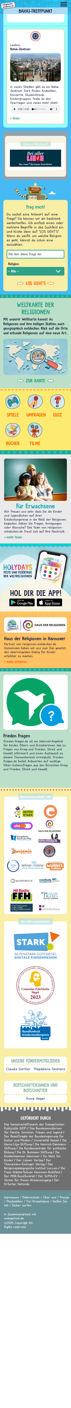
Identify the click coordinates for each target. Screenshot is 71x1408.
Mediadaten (15, 1201)
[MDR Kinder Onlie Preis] (35, 1025)
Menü (63, 4)
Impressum (11, 1197)
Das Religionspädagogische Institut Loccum (30, 1166)
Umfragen (35, 415)
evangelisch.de (14, 1218)
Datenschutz (31, 1197)
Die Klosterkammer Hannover (32, 1154)
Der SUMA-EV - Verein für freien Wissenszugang (32, 1178)
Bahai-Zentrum (20, 49)
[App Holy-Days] (35, 577)
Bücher (13, 443)
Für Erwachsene (37, 1201)
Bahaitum (35, 36)
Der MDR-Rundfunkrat (19, 1176)
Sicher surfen (22, 1205)
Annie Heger (35, 1098)
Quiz (57, 415)
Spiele (13, 415)
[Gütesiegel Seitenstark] (35, 945)
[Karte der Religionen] (35, 357)
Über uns (49, 1197)
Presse (64, 1197)
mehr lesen (14, 537)
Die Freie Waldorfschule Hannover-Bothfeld (34, 1170)
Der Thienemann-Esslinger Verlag (27, 1162)
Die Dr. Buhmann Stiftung (34, 1152)
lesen (16, 118)
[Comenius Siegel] (35, 985)
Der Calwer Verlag (30, 1160)
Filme (35, 443)
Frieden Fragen (16, 736)
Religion (13, 264)
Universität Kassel (46, 1140)
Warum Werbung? (35, 144)
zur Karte (35, 380)
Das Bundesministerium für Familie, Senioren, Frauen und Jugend (33, 1130)
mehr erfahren (17, 662)
